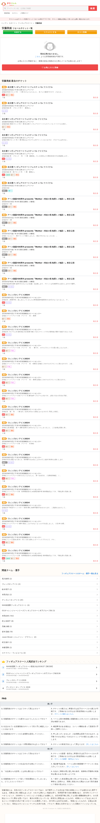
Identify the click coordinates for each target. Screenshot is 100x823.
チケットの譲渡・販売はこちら (67, 759)
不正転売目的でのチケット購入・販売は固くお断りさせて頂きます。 (50, 817)
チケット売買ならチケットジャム (8, 4)
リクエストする (50, 32)
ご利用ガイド (24, 13)
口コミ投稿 (82, 32)
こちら (37, 56)
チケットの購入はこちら (64, 714)
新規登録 (7, 13)
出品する (18, 32)
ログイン (15, 13)
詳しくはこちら (92, 744)
